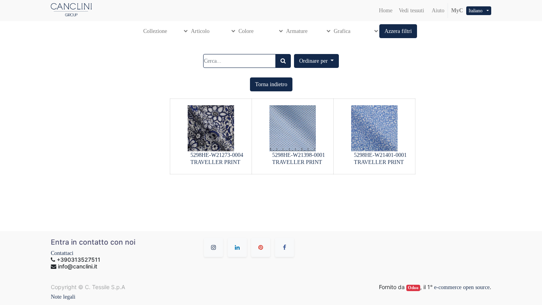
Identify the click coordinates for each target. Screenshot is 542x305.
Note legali (63, 297)
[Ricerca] (283, 61)
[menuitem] (386, 10)
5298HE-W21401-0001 (380, 155)
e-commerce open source (462, 287)
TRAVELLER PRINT (215, 162)
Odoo (413, 288)
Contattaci (62, 253)
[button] (398, 31)
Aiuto (437, 11)
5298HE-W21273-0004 (216, 155)
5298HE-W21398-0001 (298, 155)
